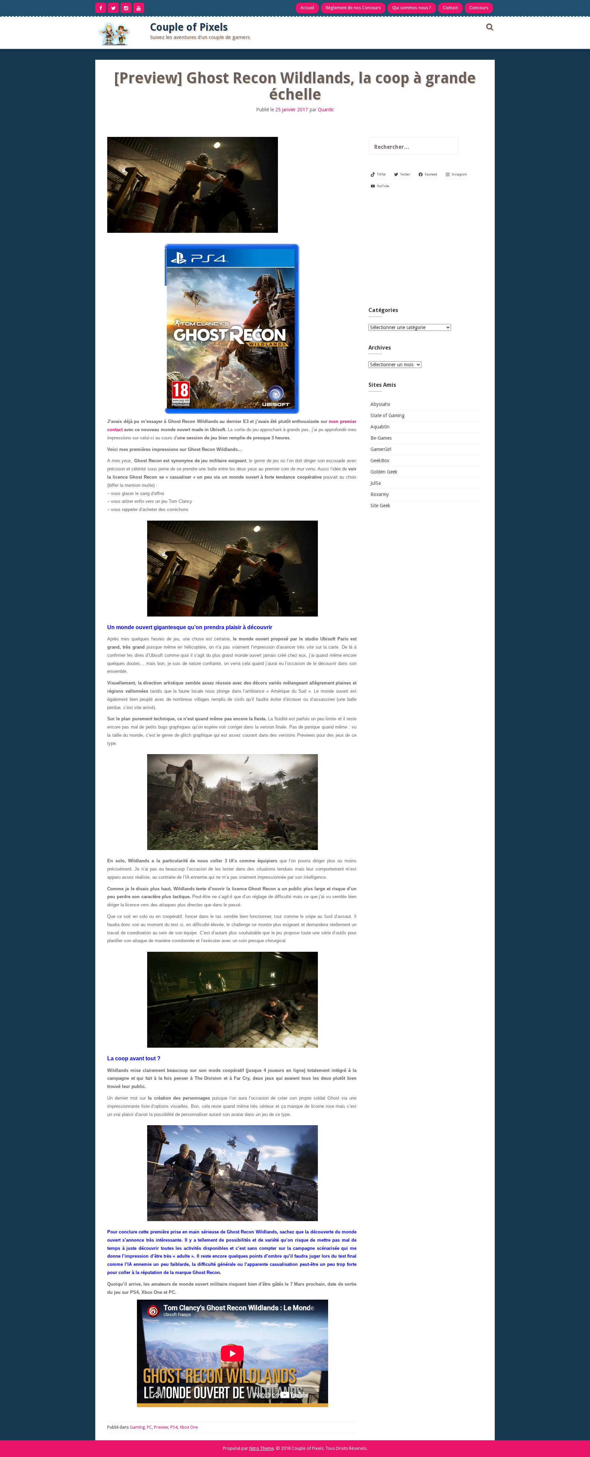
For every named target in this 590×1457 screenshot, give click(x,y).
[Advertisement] (424, 250)
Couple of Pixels (189, 27)
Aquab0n (380, 426)
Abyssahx (380, 404)
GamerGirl (380, 449)
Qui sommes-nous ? (411, 7)
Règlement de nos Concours (353, 7)
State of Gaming (387, 415)
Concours (478, 7)
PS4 (174, 1427)
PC (149, 1427)
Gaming (137, 1427)
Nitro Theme (261, 1448)
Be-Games (381, 438)
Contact (450, 7)
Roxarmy (379, 494)
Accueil (307, 7)
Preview (161, 1427)
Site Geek (380, 505)
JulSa (375, 483)
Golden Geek (383, 472)
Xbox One (189, 1427)
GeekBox (379, 460)
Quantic (326, 109)
